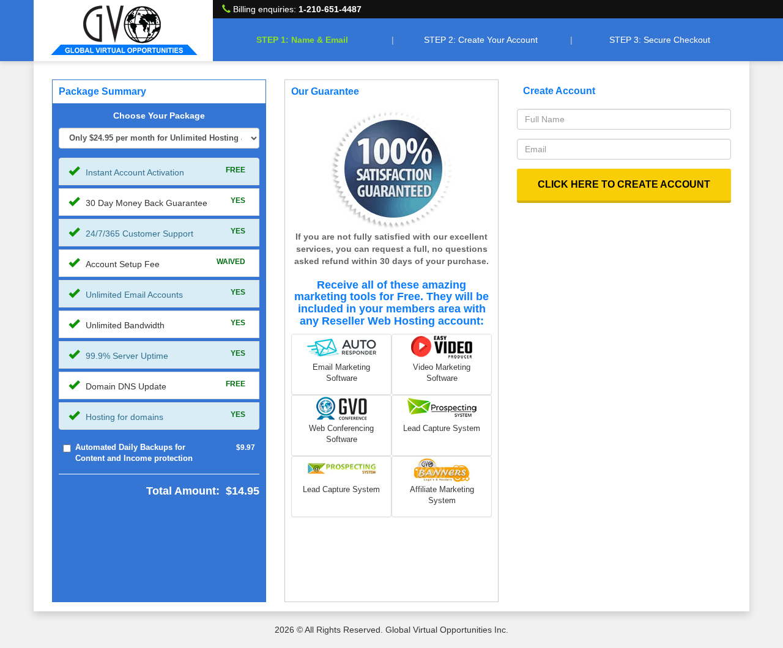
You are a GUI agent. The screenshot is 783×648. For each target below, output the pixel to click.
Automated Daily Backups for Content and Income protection (134, 453)
